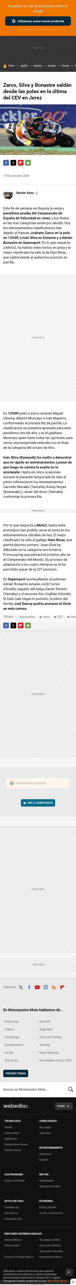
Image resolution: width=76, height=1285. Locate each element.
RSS (54, 986)
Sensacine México (49, 1245)
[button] (27, 193)
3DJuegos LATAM (49, 1239)
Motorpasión (46, 1180)
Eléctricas (11, 1060)
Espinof (43, 1159)
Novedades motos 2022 (55, 1060)
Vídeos (9, 1029)
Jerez (46, 617)
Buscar (70, 1089)
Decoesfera (11, 1213)
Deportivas (11, 1021)
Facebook (6, 163)
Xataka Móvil (11, 1133)
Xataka (8, 1127)
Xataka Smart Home (16, 1144)
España (37, 65)
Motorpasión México (51, 1256)
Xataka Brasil (12, 1245)
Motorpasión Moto (49, 1186)
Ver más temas (15, 1073)
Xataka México (12, 1239)
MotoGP (44, 1021)
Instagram (45, 986)
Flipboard (21, 163)
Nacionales (27, 617)
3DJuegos (45, 1127)
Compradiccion (13, 1218)
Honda (65, 65)
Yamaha (44, 1045)
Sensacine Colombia (51, 1251)
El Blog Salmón (47, 1207)
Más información (57, 1280)
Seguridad (46, 1029)
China (11, 65)
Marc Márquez (49, 1052)
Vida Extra (45, 1133)
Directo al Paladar (14, 1180)
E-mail (28, 163)
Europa (52, 65)
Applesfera (10, 1138)
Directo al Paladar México (19, 1256)
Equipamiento (13, 1045)
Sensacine (45, 1154)
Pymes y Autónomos (51, 1213)
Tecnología (11, 1037)
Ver (40, 802)
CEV (60, 617)
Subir (61, 1106)
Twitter (13, 163)
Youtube (37, 986)
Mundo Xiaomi (12, 1150)
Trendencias (11, 1207)
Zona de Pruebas (50, 1037)
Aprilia (24, 65)
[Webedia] (15, 1108)
